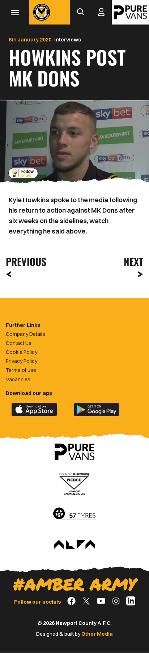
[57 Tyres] (74, 514)
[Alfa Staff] (74, 545)
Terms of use (21, 370)
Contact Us (18, 343)
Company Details (25, 334)
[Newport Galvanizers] (74, 483)
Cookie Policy (21, 352)
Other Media (97, 634)
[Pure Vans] (130, 12)
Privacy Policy (21, 361)
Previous (24, 261)
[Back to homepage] (41, 12)
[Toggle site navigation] (14, 12)
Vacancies (18, 379)
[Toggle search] (80, 12)
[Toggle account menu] (101, 12)
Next (133, 261)
